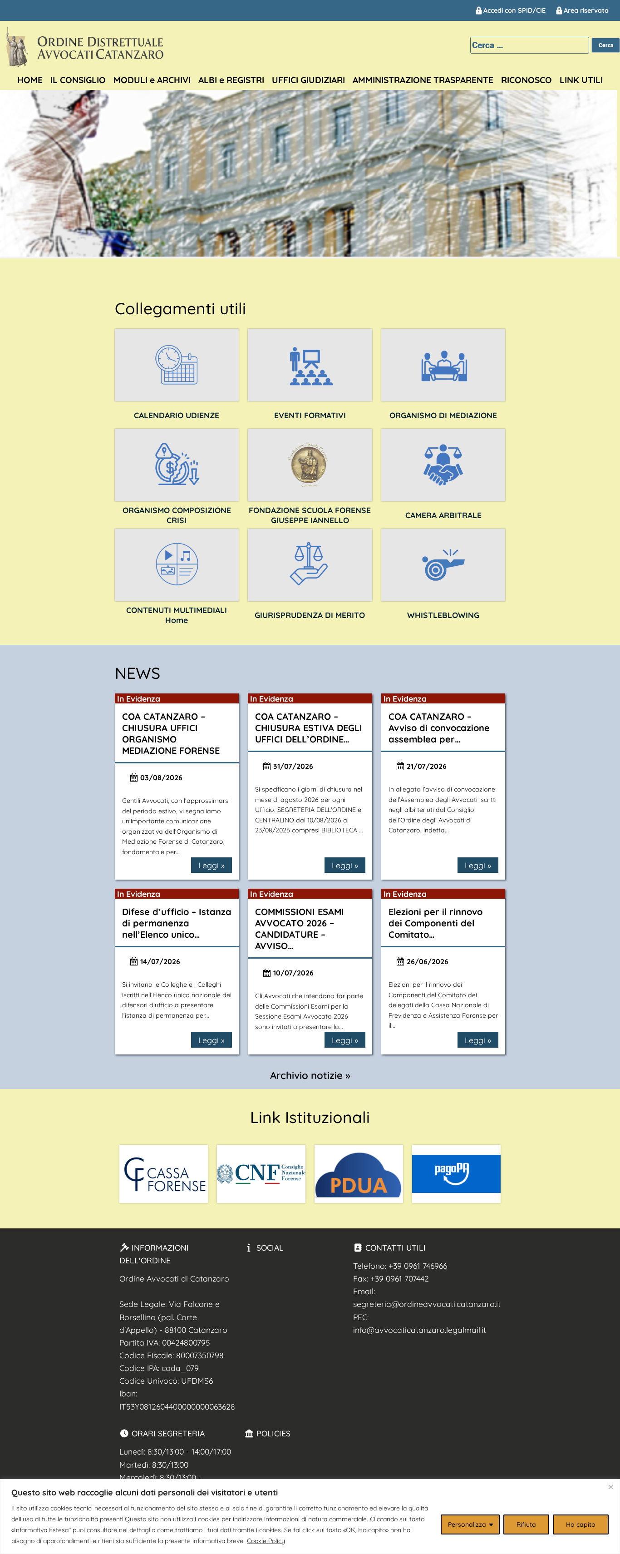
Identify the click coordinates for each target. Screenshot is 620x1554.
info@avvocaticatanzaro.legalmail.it (419, 1330)
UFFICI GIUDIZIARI (308, 79)
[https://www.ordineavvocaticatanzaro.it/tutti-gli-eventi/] (310, 365)
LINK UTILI (581, 79)
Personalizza (467, 1524)
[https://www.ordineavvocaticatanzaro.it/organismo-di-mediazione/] (443, 365)
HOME (30, 79)
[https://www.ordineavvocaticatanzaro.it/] (177, 565)
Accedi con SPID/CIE (514, 10)
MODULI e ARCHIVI (152, 79)
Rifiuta (526, 1524)
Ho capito (580, 1524)
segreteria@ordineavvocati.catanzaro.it (427, 1304)
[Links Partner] (163, 1174)
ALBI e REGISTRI (231, 79)
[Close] (610, 1486)
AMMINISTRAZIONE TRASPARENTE (423, 79)
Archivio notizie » (310, 1075)
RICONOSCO (526, 79)
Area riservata (586, 10)
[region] (310, 1516)
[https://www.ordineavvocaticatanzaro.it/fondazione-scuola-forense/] (310, 465)
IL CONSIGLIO (78, 79)
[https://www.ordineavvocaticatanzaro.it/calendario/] (177, 365)
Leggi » (211, 865)
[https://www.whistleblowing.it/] (443, 565)
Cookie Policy (266, 1541)
